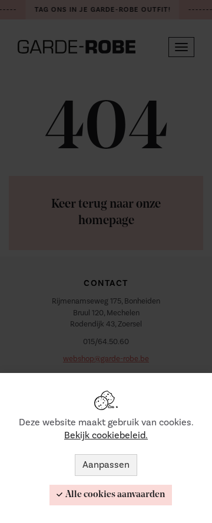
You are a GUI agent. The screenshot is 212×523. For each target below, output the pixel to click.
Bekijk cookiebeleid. (106, 435)
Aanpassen (106, 465)
